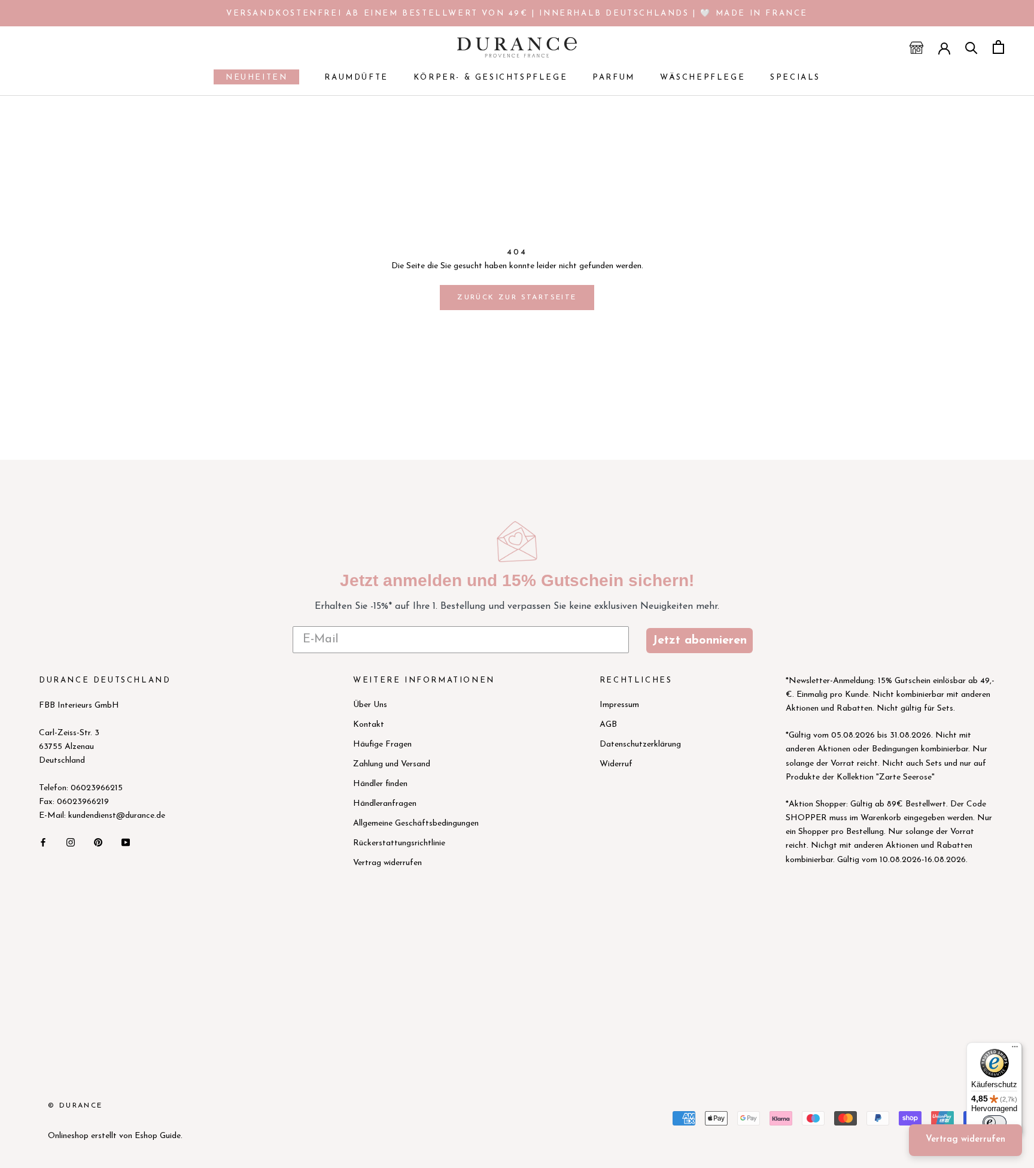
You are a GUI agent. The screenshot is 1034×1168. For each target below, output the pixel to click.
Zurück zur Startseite (516, 297)
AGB (608, 724)
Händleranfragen (384, 803)
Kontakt (368, 724)
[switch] (994, 1122)
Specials (795, 77)
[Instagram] (70, 841)
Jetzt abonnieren (699, 641)
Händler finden (380, 783)
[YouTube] (125, 841)
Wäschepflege (702, 77)
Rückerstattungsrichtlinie (399, 843)
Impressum (619, 704)
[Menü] (1015, 1049)
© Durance (75, 1105)
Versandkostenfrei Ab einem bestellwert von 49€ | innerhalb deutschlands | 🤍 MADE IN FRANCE (517, 13)
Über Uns (370, 704)
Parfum (613, 77)
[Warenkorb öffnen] (998, 47)
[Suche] (971, 47)
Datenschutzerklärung (640, 744)
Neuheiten (250, 79)
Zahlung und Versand (391, 764)
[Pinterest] (98, 841)
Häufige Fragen (382, 744)
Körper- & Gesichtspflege (490, 77)
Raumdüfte (356, 77)
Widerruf (616, 764)
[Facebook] (43, 841)
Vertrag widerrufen (387, 862)
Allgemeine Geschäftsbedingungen (416, 823)
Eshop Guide (158, 1135)
